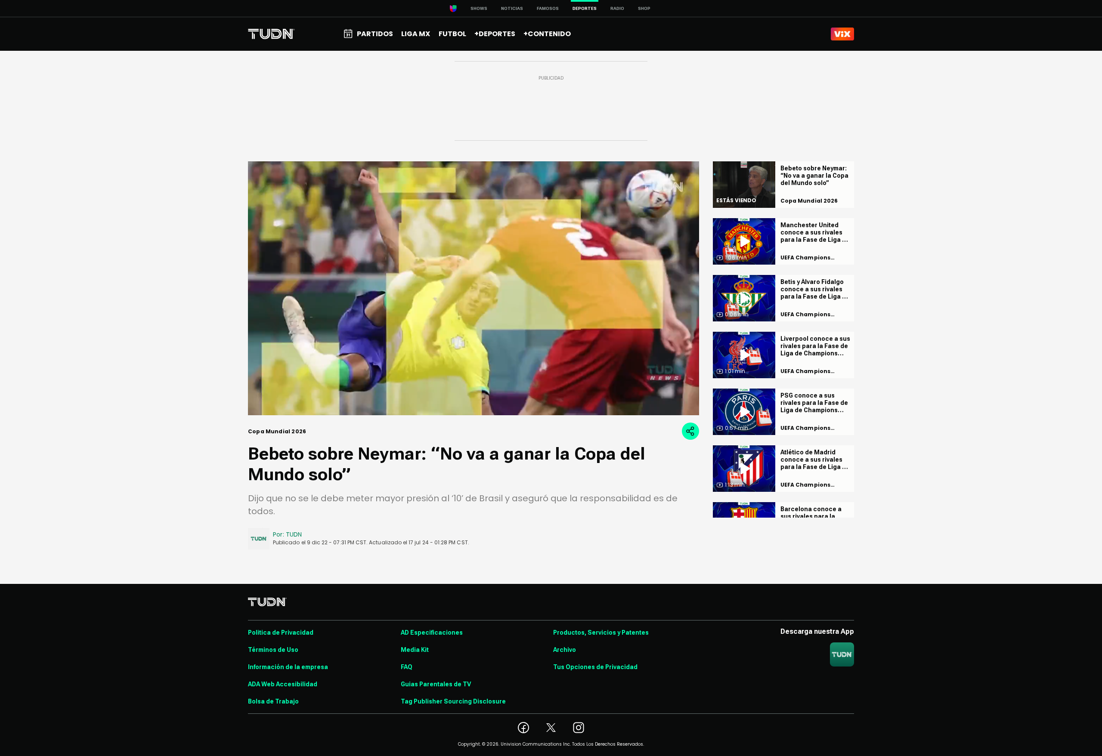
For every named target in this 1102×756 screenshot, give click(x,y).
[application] (473, 288)
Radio (617, 8)
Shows (479, 8)
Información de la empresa (288, 666)
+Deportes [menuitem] (494, 34)
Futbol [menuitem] (452, 34)
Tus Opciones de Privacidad (595, 666)
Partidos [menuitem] (375, 34)
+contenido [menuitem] (547, 34)
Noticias (512, 8)
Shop (644, 8)
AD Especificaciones (432, 632)
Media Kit (415, 649)
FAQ (406, 666)
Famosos (548, 8)
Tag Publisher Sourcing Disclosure (453, 701)
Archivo (564, 649)
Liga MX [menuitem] (415, 34)
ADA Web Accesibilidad (282, 684)
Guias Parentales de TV (436, 684)
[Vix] (842, 34)
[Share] (690, 431)
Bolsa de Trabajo (273, 701)
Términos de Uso (273, 649)
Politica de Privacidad (280, 632)
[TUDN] (271, 34)
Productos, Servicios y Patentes (601, 632)
